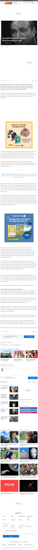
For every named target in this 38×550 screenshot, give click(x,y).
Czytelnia (13, 519)
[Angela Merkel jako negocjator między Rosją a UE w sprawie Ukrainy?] (28, 437)
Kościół (21, 462)
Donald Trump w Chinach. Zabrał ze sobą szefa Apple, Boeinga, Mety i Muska (9, 461)
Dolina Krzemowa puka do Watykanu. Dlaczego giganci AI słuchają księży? (28, 461)
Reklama (24, 547)
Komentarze (15, 3)
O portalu (3, 547)
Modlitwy (20, 527)
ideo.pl (21, 548)
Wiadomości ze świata (13, 349)
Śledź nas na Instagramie (26, 412)
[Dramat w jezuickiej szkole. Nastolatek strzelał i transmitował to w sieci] (6, 354)
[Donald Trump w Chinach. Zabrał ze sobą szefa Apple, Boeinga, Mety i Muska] (9, 453)
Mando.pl (20, 544)
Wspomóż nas (30, 336)
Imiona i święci (13, 527)
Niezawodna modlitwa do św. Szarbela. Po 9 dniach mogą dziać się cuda (5, 403)
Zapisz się (11, 536)
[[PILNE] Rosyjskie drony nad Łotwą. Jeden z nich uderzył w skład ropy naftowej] (9, 486)
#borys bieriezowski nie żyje (15, 345)
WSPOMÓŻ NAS (25, 541)
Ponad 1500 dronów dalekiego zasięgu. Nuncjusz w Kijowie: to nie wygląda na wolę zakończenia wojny (28, 477)
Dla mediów (20, 547)
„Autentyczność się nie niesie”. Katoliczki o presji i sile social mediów (5, 418)
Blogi (15, 0)
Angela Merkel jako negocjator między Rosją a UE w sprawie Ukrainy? (28, 445)
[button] (32, 3)
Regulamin (7, 547)
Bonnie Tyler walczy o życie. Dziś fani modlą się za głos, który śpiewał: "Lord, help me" (28, 493)
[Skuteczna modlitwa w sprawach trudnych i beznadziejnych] (14, 389)
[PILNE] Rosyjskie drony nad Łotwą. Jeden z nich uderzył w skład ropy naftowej (9, 493)
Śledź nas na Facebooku (26, 408)
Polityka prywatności (12, 547)
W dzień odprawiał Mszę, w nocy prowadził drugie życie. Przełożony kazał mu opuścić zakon (4, 396)
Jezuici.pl (4, 544)
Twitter (35, 0)
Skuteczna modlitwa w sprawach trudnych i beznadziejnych (5, 387)
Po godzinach (22, 516)
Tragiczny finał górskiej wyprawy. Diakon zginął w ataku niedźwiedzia (9, 445)
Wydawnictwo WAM (12, 544)
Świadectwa (13, 526)
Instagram (37, 0)
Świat (2, 462)
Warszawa (28, 2)
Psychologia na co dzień (22, 526)
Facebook (33, 0)
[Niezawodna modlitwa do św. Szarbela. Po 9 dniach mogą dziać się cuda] (14, 404)
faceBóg (19, 0)
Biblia (1, 0)
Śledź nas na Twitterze (26, 410)
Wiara (20, 3)
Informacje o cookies (29, 547)
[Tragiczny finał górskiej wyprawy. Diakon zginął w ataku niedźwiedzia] (9, 437)
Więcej (24, 2)
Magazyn (5, 0)
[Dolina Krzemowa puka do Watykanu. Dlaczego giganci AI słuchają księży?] (28, 453)
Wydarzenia (15, 2)
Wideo (28, 519)
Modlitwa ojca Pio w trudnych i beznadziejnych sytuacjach (4, 410)
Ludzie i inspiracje (30, 526)
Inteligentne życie (30, 517)
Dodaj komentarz (32, 377)
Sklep (22, 0)
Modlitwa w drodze (10, 0)
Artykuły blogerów (6, 526)
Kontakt (17, 547)
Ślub (3, 527)
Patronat (34, 547)
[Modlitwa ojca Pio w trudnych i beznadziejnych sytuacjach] (14, 411)
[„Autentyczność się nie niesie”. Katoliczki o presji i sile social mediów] (14, 419)
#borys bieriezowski (4, 345)
